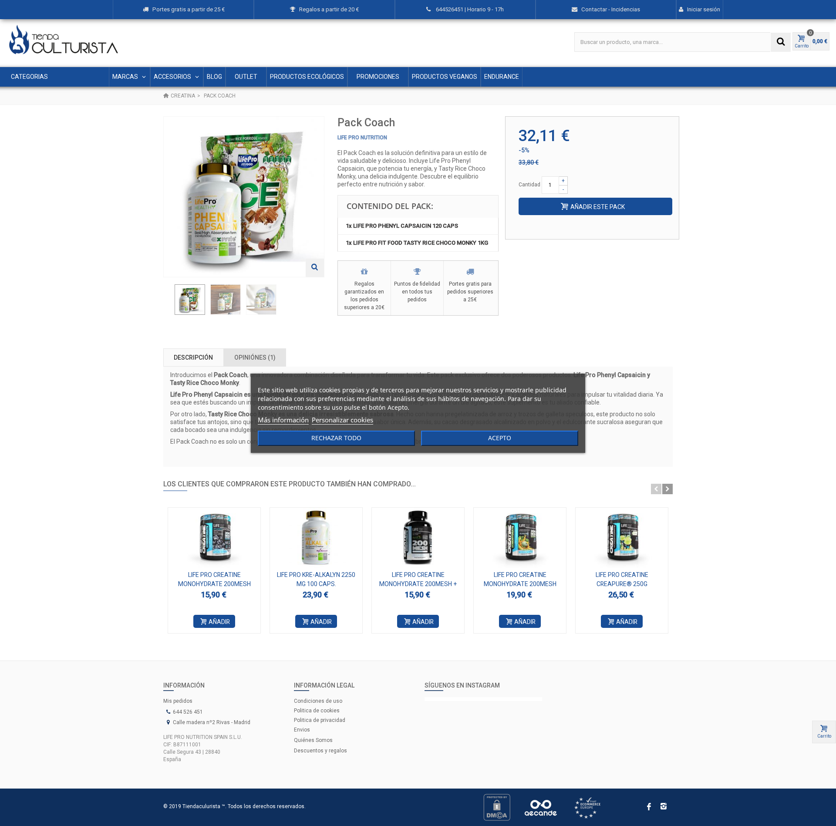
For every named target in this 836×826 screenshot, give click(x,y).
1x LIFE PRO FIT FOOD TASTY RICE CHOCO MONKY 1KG (417, 242)
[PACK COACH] (225, 299)
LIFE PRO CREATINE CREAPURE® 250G (622, 579)
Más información (283, 419)
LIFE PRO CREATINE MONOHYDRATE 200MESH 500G (520, 584)
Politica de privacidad (319, 720)
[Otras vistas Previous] (167, 302)
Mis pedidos (177, 701)
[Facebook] (648, 807)
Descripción (193, 357)
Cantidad (529, 185)
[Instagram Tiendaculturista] (483, 699)
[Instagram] (663, 807)
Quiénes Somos (313, 740)
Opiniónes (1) (255, 357)
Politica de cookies (317, 711)
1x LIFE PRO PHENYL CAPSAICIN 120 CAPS (402, 226)
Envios (302, 730)
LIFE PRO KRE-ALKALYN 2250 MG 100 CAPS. (316, 579)
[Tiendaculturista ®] (64, 40)
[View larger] (315, 268)
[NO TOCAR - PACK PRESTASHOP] (190, 299)
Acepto (499, 438)
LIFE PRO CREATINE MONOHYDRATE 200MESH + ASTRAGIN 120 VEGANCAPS (418, 584)
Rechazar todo (336, 438)
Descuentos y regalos (320, 751)
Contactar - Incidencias (610, 9)
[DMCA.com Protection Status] (496, 807)
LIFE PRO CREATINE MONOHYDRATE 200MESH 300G (214, 584)
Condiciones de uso (318, 701)
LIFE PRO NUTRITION (362, 138)
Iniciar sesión (703, 9)
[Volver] (166, 96)
